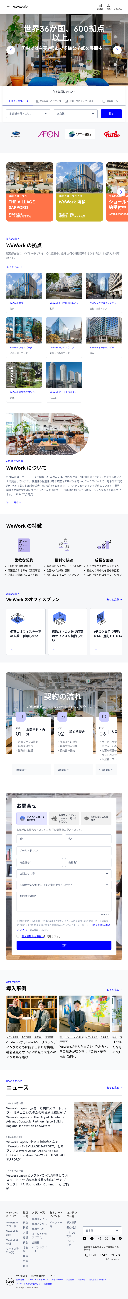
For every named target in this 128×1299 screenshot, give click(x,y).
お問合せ (48, 1284)
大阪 (25, 1232)
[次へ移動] (121, 192)
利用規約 (81, 1280)
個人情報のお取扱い (33, 936)
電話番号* (25, 862)
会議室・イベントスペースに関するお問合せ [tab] (67, 818)
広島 (25, 1261)
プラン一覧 (38, 1212)
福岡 (25, 1266)
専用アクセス (39, 1223)
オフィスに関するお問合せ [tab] (35, 818)
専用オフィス (39, 1218)
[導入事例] (31, 1014)
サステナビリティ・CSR (37, 1280)
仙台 (25, 1242)
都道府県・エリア (22, 113)
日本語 (89, 1230)
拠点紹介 (71, 1227)
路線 (61, 113)
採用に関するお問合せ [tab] (99, 818)
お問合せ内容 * (28, 873)
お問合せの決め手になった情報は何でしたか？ (46, 884)
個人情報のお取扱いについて (101, 1280)
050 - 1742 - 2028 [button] (104, 1255)
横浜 (25, 1227)
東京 (25, 1222)
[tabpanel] (64, 113)
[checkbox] (18, 936)
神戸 (25, 1256)
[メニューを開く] (8, 7)
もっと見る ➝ (14, 266)
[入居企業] (64, 134)
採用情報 (70, 1280)
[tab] (17, 101)
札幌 (25, 1237)
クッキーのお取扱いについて (28, 1284)
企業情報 (20, 1280)
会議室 (35, 1242)
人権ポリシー (57, 1280)
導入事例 (71, 1222)
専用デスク (38, 1228)
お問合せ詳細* (28, 896)
